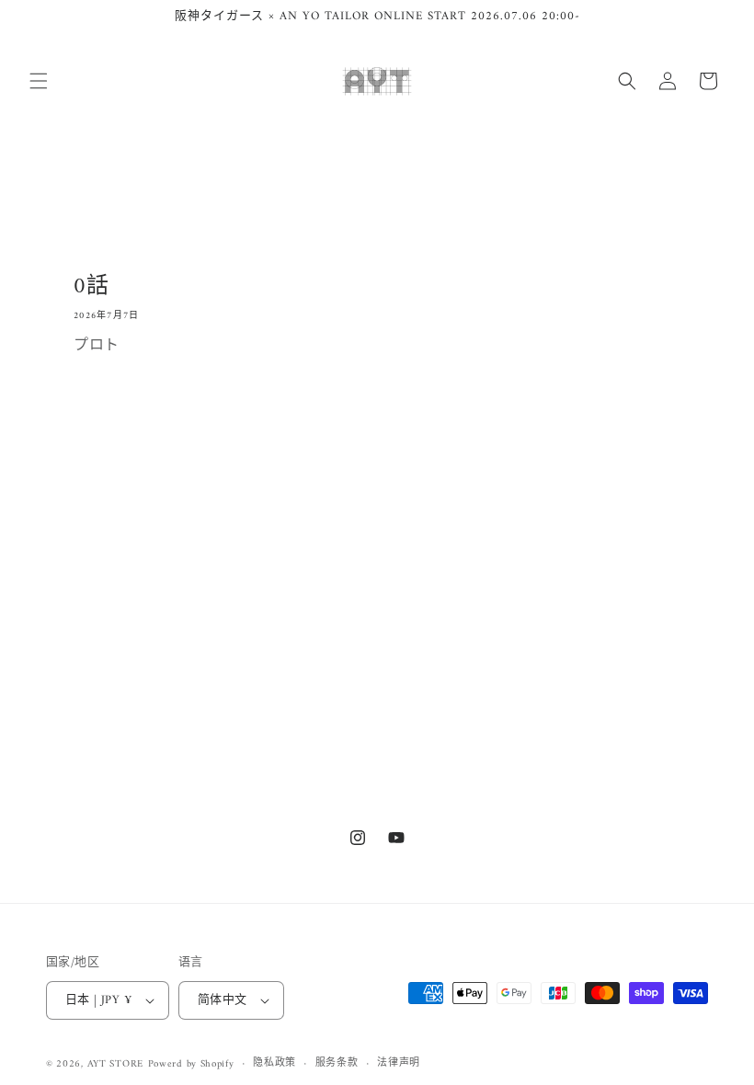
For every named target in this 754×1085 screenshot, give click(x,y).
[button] (38, 81)
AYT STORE (115, 1064)
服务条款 (337, 1064)
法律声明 (398, 1064)
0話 (91, 287)
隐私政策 (274, 1064)
